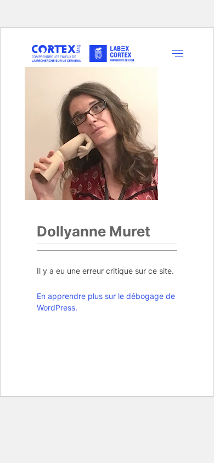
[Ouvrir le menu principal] (178, 53)
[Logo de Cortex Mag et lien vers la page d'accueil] (56, 53)
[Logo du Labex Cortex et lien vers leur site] (111, 54)
